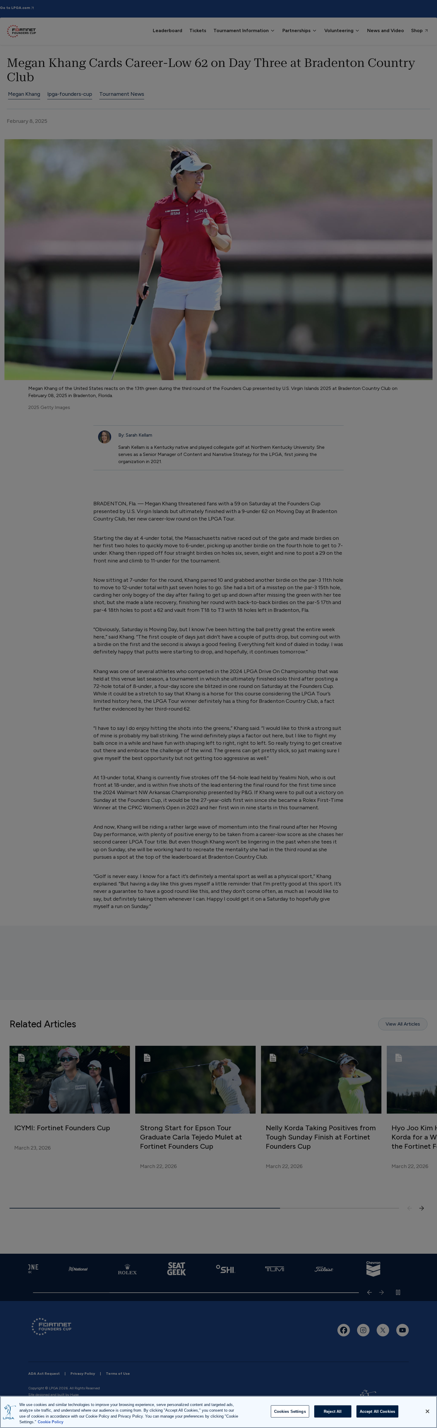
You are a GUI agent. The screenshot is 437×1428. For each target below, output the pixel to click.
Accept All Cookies (377, 1411)
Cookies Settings (290, 1411)
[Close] (427, 1411)
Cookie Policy (50, 1422)
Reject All (333, 1411)
